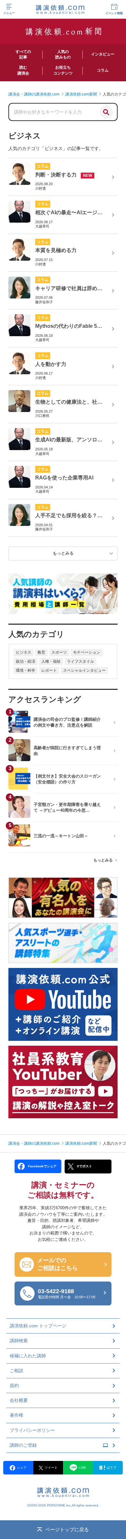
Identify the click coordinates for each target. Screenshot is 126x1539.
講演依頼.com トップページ (38, 1325)
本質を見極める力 (56, 250)
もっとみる (103, 860)
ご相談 (16, 1370)
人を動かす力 (50, 364)
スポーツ (59, 652)
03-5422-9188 (66, 1293)
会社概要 (19, 1400)
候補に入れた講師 (28, 1355)
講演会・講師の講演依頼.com (33, 1143)
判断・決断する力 (56, 174)
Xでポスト (84, 1166)
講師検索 (19, 1340)
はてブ (111, 1467)
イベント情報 (114, 13)
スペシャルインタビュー (84, 670)
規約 (14, 1385)
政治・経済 (25, 661)
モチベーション (86, 652)
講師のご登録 (23, 1445)
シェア (21, 1467)
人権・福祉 (51, 661)
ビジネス (23, 652)
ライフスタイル (80, 661)
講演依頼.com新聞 (81, 1143)
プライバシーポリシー (32, 1430)
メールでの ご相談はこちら (57, 1264)
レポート (49, 670)
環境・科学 (25, 670)
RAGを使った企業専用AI (64, 477)
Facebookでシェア (42, 1166)
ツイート (51, 1467)
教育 (41, 652)
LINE (82, 1467)
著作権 (16, 1415)
